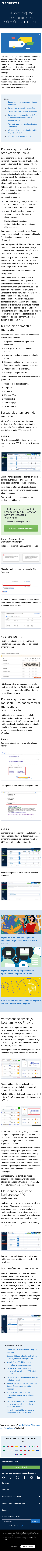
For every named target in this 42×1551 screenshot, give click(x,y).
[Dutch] (12, 1450)
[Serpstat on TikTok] (10, 1477)
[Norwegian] (16, 1450)
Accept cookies (28, 1546)
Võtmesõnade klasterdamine (19, 136)
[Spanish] (16, 1446)
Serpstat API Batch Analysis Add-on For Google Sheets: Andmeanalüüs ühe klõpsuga (22, 1386)
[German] (12, 1446)
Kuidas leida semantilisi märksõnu (21, 108)
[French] (25, 1446)
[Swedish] (33, 1450)
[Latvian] (8, 1450)
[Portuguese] (25, 1450)
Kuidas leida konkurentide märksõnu (22, 112)
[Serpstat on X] (17, 1477)
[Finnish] (21, 1446)
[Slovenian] (37, 1450)
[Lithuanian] (4, 1450)
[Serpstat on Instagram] (31, 1477)
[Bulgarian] (4, 1446)
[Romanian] (29, 1450)
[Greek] (29, 1446)
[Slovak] (16, 1454)
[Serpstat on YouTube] (3, 1477)
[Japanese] (37, 1446)
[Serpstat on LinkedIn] (38, 1477)
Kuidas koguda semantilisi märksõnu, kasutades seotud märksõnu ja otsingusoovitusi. (22, 118)
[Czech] (8, 1446)
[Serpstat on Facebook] (24, 1477)
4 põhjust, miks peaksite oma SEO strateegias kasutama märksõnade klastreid (20, 1395)
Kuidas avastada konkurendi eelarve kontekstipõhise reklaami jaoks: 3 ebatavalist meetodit (21, 1404)
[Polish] (21, 1450)
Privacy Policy (21, 1526)
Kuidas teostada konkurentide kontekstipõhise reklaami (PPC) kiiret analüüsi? (21, 1371)
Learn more (13, 1546)
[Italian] (33, 1446)
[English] (25, 1454)
